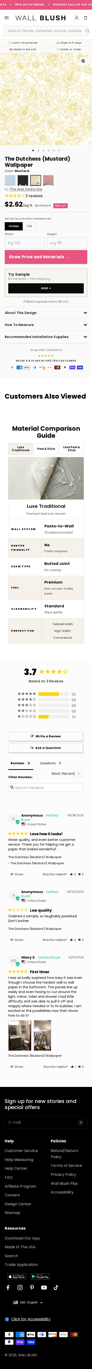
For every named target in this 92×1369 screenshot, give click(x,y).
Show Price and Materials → (39, 257)
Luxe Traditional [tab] (20, 448)
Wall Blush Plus (64, 1183)
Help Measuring (19, 1159)
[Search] (87, 31)
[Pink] (48, 180)
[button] (73, 874)
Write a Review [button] (48, 736)
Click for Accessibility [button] (30, 1319)
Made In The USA (20, 1247)
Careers (12, 1195)
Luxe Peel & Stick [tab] (71, 448)
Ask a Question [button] (48, 748)
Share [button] (18, 874)
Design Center (18, 1204)
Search (11, 1256)
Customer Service (21, 1150)
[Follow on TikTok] (56, 1287)
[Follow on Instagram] (20, 1287)
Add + (46, 288)
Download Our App (22, 1238)
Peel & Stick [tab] (46, 449)
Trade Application (21, 1264)
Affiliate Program (20, 1186)
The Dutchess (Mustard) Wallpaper (35, 857)
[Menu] (6, 18)
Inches (14, 226)
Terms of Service (66, 1165)
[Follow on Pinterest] (32, 1287)
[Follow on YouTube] (44, 1287)
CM (29, 226)
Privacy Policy (63, 1174)
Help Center (16, 1168)
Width (9, 234)
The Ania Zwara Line (26, 189)
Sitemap (12, 1212)
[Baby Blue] (10, 180)
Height (52, 234)
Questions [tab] (48, 763)
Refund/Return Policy (64, 1154)
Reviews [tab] (17, 763)
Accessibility (62, 1192)
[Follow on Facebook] (8, 1287)
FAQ (9, 1177)
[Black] (22, 180)
